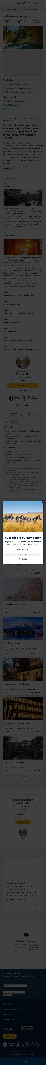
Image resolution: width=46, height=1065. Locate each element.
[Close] (43, 501)
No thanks (23, 559)
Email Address (23, 549)
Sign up (23, 554)
